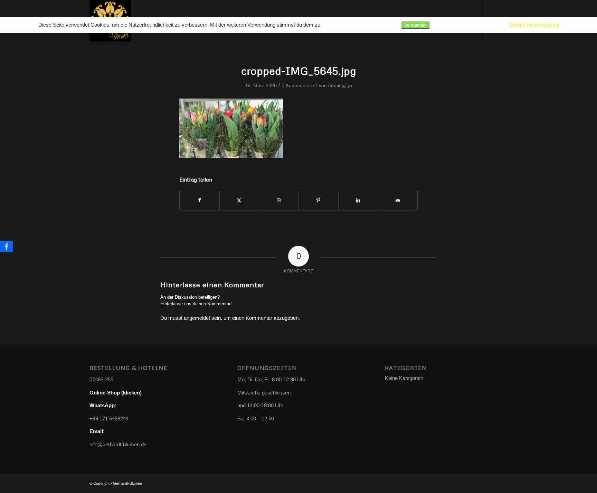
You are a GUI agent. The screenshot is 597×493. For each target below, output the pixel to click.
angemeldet (197, 318)
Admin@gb (340, 85)
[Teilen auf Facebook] (199, 200)
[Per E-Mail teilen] (397, 200)
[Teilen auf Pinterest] (318, 200)
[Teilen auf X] (239, 200)
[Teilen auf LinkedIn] (358, 200)
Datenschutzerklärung (534, 25)
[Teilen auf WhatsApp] (278, 200)
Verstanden (415, 25)
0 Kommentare (298, 85)
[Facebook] (6, 246)
